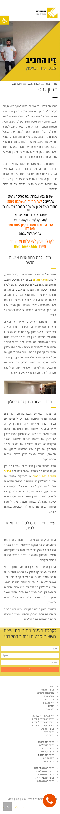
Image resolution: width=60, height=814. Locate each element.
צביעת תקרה (49, 761)
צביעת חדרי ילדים (46, 745)
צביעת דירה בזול (47, 689)
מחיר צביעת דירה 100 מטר (43, 715)
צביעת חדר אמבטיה (46, 741)
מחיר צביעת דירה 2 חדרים (43, 719)
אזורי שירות (49, 699)
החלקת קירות (48, 758)
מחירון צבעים (48, 702)
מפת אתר (50, 709)
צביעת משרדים (48, 748)
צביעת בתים (49, 732)
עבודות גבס (34, 83)
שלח (30, 669)
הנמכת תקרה (41, 279)
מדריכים (51, 705)
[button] (4, 20)
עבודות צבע (49, 696)
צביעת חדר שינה (47, 728)
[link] (49, 800)
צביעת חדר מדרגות (46, 754)
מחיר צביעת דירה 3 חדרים (43, 722)
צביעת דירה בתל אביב (45, 771)
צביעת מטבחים (47, 751)
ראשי (52, 686)
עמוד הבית (52, 83)
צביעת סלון (49, 735)
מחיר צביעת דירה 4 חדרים (43, 725)
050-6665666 (25, 247)
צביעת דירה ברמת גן (45, 780)
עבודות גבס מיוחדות (45, 692)
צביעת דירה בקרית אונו (44, 777)
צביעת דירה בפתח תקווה (44, 767)
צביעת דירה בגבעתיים (45, 774)
